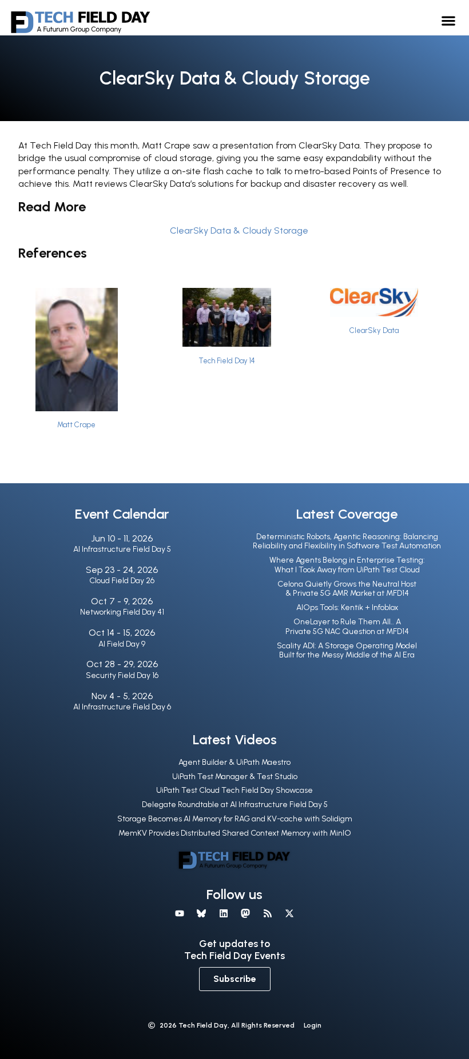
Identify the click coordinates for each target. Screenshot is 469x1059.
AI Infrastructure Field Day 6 (122, 707)
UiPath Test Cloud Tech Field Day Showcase (234, 790)
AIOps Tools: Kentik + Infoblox (347, 607)
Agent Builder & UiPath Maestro (234, 762)
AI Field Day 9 (121, 644)
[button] (449, 20)
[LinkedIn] (223, 913)
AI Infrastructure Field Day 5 (122, 549)
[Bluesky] (201, 913)
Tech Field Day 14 (226, 360)
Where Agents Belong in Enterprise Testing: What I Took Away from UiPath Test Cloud (347, 565)
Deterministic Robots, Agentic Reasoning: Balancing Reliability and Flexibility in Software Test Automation (347, 541)
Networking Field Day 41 (122, 612)
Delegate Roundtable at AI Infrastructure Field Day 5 (235, 804)
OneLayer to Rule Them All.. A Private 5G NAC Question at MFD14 (347, 626)
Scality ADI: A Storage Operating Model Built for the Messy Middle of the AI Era (347, 650)
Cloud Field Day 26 (121, 580)
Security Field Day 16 (122, 675)
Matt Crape (76, 424)
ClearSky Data (374, 330)
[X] (289, 913)
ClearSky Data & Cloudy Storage (239, 230)
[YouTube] (179, 913)
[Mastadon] (245, 913)
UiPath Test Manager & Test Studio (234, 776)
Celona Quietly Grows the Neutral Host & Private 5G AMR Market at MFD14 (346, 589)
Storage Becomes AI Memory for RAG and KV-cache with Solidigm (234, 819)
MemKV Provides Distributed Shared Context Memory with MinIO (234, 833)
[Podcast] (267, 913)
